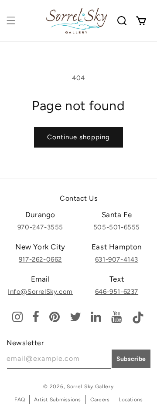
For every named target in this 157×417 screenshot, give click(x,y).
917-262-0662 (40, 259)
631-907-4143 (116, 259)
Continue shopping (78, 137)
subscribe (131, 359)
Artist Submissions (57, 400)
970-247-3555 (40, 227)
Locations (131, 400)
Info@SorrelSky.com (40, 292)
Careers (100, 400)
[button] (10, 20)
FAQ (19, 400)
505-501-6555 (116, 227)
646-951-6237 (116, 292)
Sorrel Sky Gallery (90, 386)
